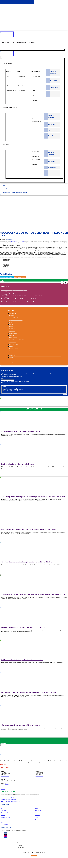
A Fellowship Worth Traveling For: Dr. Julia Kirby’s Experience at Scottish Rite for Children (22, 295)
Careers (36, 817)
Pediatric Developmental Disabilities (17, 339)
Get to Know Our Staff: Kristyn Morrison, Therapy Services (22, 660)
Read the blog (3, 743)
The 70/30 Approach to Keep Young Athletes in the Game (20, 725)
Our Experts (3, 810)
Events (10, 322)
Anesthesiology (12, 313)
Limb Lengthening (13, 333)
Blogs (2, 822)
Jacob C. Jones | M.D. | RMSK (6, 277)
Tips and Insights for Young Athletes (11, 390)
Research (3, 815)
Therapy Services (13, 359)
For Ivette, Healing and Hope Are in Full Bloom (12, 293)
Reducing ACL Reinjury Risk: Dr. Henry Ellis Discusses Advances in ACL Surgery (20, 298)
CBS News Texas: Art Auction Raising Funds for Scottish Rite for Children (18, 301)
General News (12, 326)
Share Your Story (38, 810)
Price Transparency (5, 824)
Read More (34, 856)
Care (2, 808)
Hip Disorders (12, 331)
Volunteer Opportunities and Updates (12, 392)
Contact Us (3, 819)
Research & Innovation (14, 348)
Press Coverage (12, 342)
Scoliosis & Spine (13, 353)
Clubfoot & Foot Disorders (15, 317)
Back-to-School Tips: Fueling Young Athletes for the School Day (23, 627)
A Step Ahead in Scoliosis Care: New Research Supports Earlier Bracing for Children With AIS (33, 594)
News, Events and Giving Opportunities (12, 388)
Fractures (11, 324)
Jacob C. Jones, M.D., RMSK (17, 241)
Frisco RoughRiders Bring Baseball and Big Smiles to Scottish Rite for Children (28, 692)
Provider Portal (38, 819)
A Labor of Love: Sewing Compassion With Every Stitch (14, 290)
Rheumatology (12, 350)
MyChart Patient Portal (5, 817)
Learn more (2, 268)
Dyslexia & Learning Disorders (16, 320)
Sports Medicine (9, 239)
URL (2, 378)
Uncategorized (12, 361)
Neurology (11, 335)
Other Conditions (13, 337)
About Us (3, 764)
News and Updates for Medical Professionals (13, 389)
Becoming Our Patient (5, 812)
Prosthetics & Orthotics (14, 344)
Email (2, 382)
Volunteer (37, 812)
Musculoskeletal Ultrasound (20, 277)
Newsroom (37, 815)
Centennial (11, 315)
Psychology (11, 346)
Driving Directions (5, 776)
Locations (3, 789)
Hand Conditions (13, 328)
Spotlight (11, 357)
